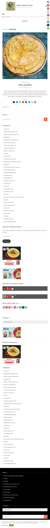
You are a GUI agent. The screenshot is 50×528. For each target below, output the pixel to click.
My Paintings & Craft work (10, 486)
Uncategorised (7, 500)
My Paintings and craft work (11, 167)
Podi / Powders (7, 189)
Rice (5, 200)
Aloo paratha (25, 85)
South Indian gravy (8, 205)
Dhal (5, 153)
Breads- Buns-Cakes (9, 145)
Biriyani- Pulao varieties (9, 140)
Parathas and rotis (25, 82)
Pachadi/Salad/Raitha (9, 172)
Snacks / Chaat (7, 202)
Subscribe (6, 241)
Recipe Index (7, 492)
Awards (6, 129)
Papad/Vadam (7, 178)
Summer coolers (8, 210)
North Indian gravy (8, 170)
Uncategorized (7, 219)
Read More (5, 107)
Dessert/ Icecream (8, 151)
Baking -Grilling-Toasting (10, 134)
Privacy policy (7, 489)
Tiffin (5, 216)
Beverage (6, 137)
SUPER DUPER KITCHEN (24, 5)
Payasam (6, 183)
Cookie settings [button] (5, 525)
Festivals (6, 156)
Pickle (5, 186)
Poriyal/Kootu (7, 191)
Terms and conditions (9, 497)
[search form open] (46, 6)
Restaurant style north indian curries (13, 197)
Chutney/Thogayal (8, 148)
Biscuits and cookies (9, 142)
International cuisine (9, 159)
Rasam (5, 194)
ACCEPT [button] (11, 525)
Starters (6, 208)
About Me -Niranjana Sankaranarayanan (13, 476)
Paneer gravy (7, 175)
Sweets (6, 213)
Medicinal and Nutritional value (12, 161)
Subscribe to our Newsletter (11, 495)
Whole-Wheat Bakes (9, 221)
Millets (5, 164)
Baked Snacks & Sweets (10, 132)
